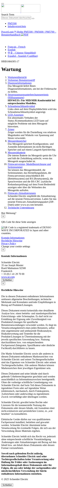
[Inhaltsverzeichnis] (2, 38)
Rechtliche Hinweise (11, 240)
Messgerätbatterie (16, 152)
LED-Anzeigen (16, 115)
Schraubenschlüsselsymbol (21, 106)
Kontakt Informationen (12, 237)
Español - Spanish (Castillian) (23, 56)
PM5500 (12, 23)
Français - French (16, 46)
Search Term (7, 14)
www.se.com (8, 276)
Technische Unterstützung (21, 207)
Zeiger (11, 129)
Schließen (7, 280)
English (11, 49)
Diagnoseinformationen (20, 83)
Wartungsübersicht (17, 77)
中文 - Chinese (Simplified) (22, 52)
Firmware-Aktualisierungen (22, 193)
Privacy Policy (8, 243)
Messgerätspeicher (17, 141)
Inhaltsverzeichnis (17, 26)
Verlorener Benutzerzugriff (21, 80)
